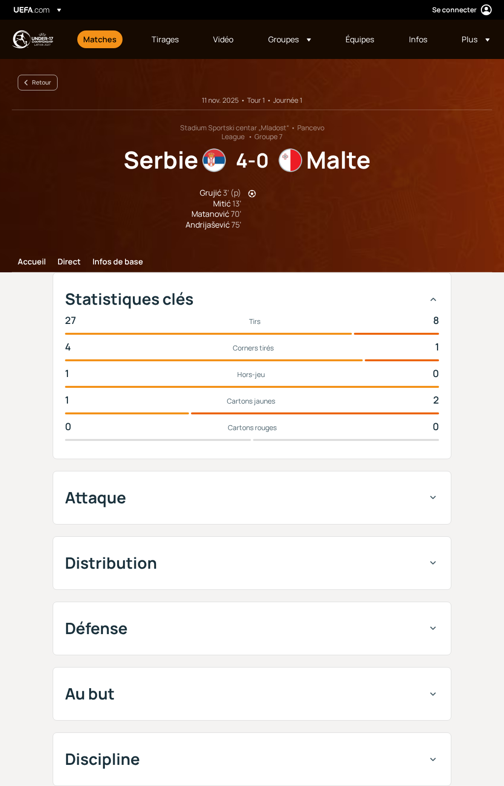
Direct (69, 262)
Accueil (32, 262)
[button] (289, 39)
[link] (100, 39)
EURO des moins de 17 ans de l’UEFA (32, 39)
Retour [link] (41, 82)
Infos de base (118, 262)
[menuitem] (105, 39)
